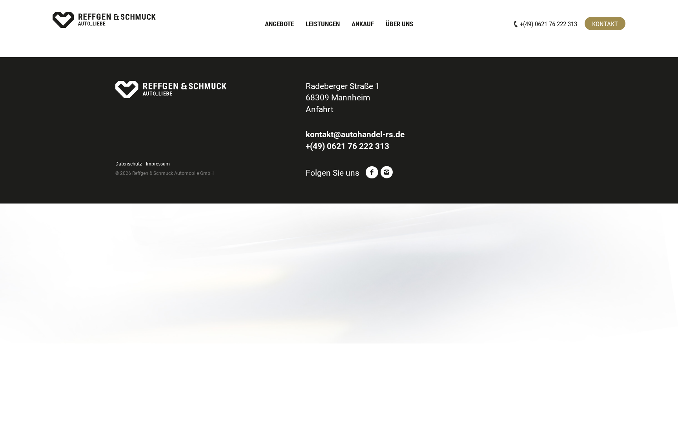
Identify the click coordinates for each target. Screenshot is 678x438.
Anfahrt (320, 109)
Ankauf (363, 24)
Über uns (399, 24)
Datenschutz (128, 164)
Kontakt (605, 24)
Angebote (279, 24)
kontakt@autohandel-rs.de (355, 134)
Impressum (158, 164)
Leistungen (323, 24)
